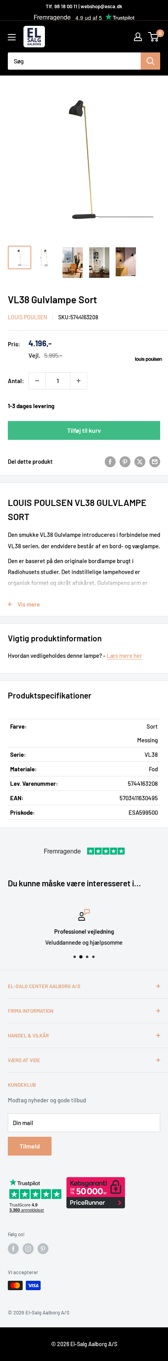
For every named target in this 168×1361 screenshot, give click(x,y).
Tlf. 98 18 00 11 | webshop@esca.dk (84, 6)
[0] (154, 36)
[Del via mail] (154, 461)
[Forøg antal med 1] (78, 381)
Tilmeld (30, 1146)
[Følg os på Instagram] (28, 1248)
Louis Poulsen (27, 317)
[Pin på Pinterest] (125, 461)
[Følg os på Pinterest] (43, 1248)
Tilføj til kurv (84, 430)
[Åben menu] (12, 37)
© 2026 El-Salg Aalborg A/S (84, 1344)
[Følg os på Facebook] (13, 1248)
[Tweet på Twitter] (139, 461)
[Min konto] (138, 36)
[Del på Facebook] (110, 461)
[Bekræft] (150, 61)
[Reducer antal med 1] (37, 381)
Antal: (16, 380)
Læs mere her (124, 655)
